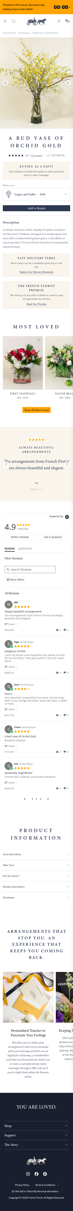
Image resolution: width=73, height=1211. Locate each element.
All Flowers (24, 33)
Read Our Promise (36, 304)
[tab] (20, 537)
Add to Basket (36, 208)
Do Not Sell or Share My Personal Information (35, 1191)
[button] (11, 624)
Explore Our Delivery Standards (37, 272)
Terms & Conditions (45, 1185)
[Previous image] (5, 83)
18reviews (36, 155)
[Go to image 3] (42, 124)
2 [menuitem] (36, 799)
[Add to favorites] (38, 340)
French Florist (9, 33)
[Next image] (67, 83)
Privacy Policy (22, 1185)
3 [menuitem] (40, 799)
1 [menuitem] (32, 799)
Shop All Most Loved (36, 410)
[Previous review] (6, 464)
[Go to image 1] (31, 124)
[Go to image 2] (36, 124)
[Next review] (67, 464)
